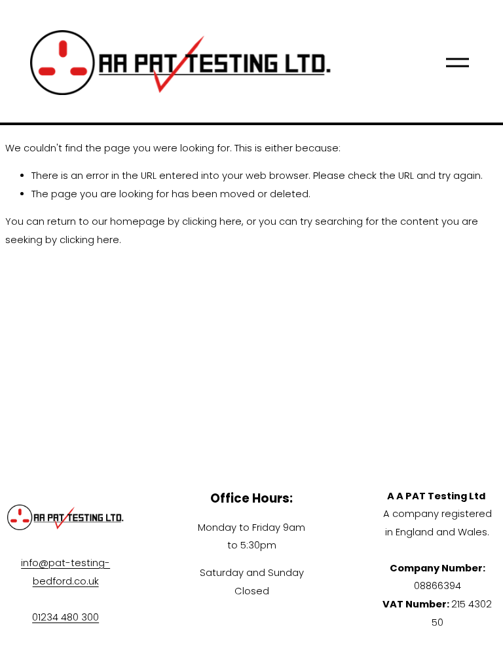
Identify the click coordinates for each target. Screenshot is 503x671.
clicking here (212, 221)
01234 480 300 (65, 617)
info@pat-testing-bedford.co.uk (65, 572)
